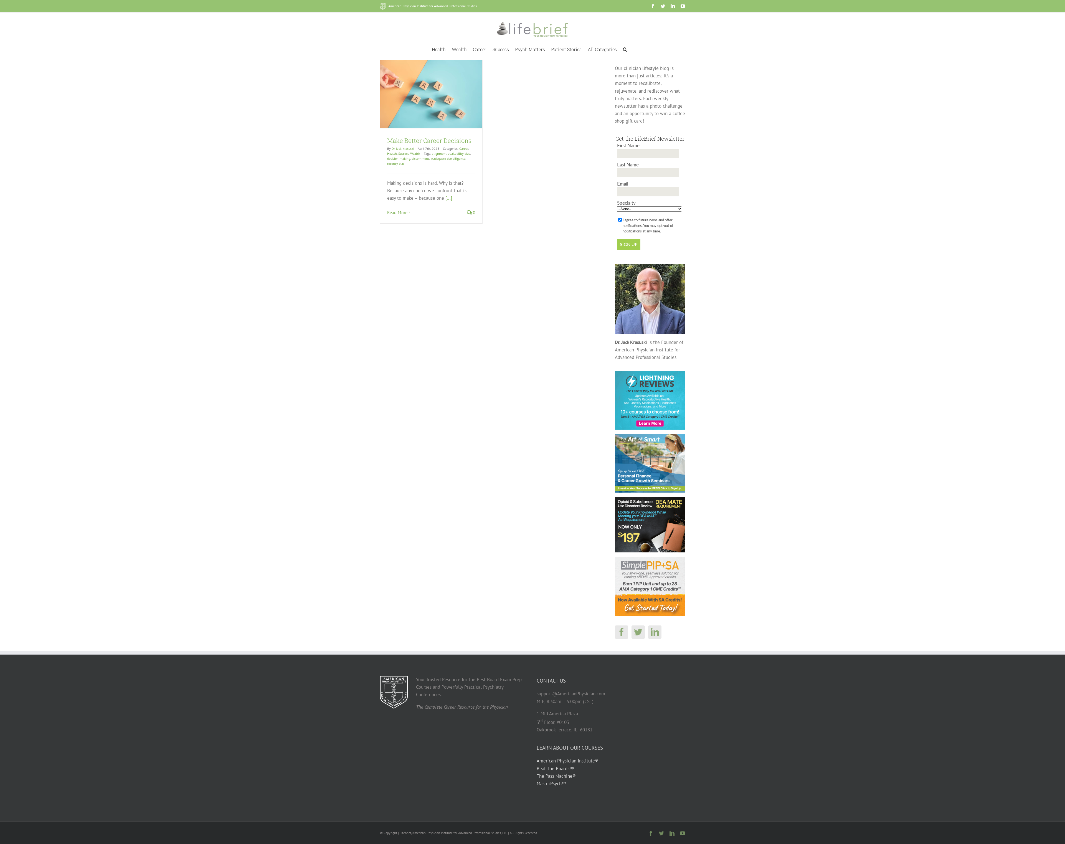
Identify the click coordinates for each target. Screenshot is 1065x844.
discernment (420, 158)
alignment (439, 153)
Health (392, 153)
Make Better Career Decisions (429, 140)
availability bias (459, 153)
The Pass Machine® (556, 776)
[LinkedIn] (654, 632)
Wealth (415, 153)
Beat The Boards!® (555, 769)
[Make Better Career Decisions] (431, 94)
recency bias (395, 163)
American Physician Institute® (567, 761)
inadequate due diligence (447, 158)
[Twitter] (638, 632)
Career (463, 148)
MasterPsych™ (551, 783)
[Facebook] (621, 632)
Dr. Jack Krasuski (403, 148)
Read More (397, 212)
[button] (625, 48)
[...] (448, 198)
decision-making (398, 158)
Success (403, 153)
